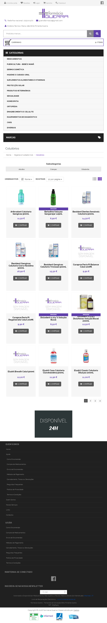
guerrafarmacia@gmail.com (51, 21)
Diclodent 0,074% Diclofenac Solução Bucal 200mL (86, 318)
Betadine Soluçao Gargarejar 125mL (53, 213)
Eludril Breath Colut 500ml (21, 371)
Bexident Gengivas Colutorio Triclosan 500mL (53, 265)
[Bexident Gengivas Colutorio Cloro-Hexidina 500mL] (21, 250)
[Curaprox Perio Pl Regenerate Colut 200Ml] (21, 303)
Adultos (22, 169)
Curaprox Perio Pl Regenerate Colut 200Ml (20, 318)
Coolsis (76, 610)
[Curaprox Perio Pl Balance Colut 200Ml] (86, 250)
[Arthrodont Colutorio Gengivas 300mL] (21, 197)
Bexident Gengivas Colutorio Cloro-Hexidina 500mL (21, 265)
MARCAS (10, 137)
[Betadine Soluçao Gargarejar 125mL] (53, 197)
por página (54, 179)
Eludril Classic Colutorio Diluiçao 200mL (86, 371)
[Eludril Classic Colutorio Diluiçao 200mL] (86, 356)
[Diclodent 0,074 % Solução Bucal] (53, 303)
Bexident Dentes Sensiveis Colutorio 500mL (86, 213)
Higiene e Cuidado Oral (23, 155)
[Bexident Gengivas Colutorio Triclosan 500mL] (53, 250)
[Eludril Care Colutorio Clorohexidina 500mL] (53, 356)
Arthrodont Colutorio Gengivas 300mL (21, 213)
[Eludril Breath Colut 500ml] (21, 356)
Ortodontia (85, 169)
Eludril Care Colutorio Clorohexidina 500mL (53, 371)
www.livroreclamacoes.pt (66, 599)
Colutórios (40, 155)
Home (8, 155)
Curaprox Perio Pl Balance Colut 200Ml (86, 265)
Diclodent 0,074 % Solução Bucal (53, 318)
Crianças (53, 169)
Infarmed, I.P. (88, 596)
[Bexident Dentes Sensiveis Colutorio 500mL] (86, 197)
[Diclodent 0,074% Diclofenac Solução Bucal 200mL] (86, 303)
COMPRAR (22, 225)
